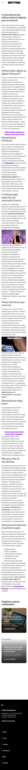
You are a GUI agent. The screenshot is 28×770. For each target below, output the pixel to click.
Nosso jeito (6, 750)
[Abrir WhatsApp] (24, 766)
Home (4, 732)
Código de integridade (8, 721)
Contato (5, 763)
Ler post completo (11, 629)
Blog (4, 756)
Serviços (5, 744)
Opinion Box (9, 163)
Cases (4, 738)
